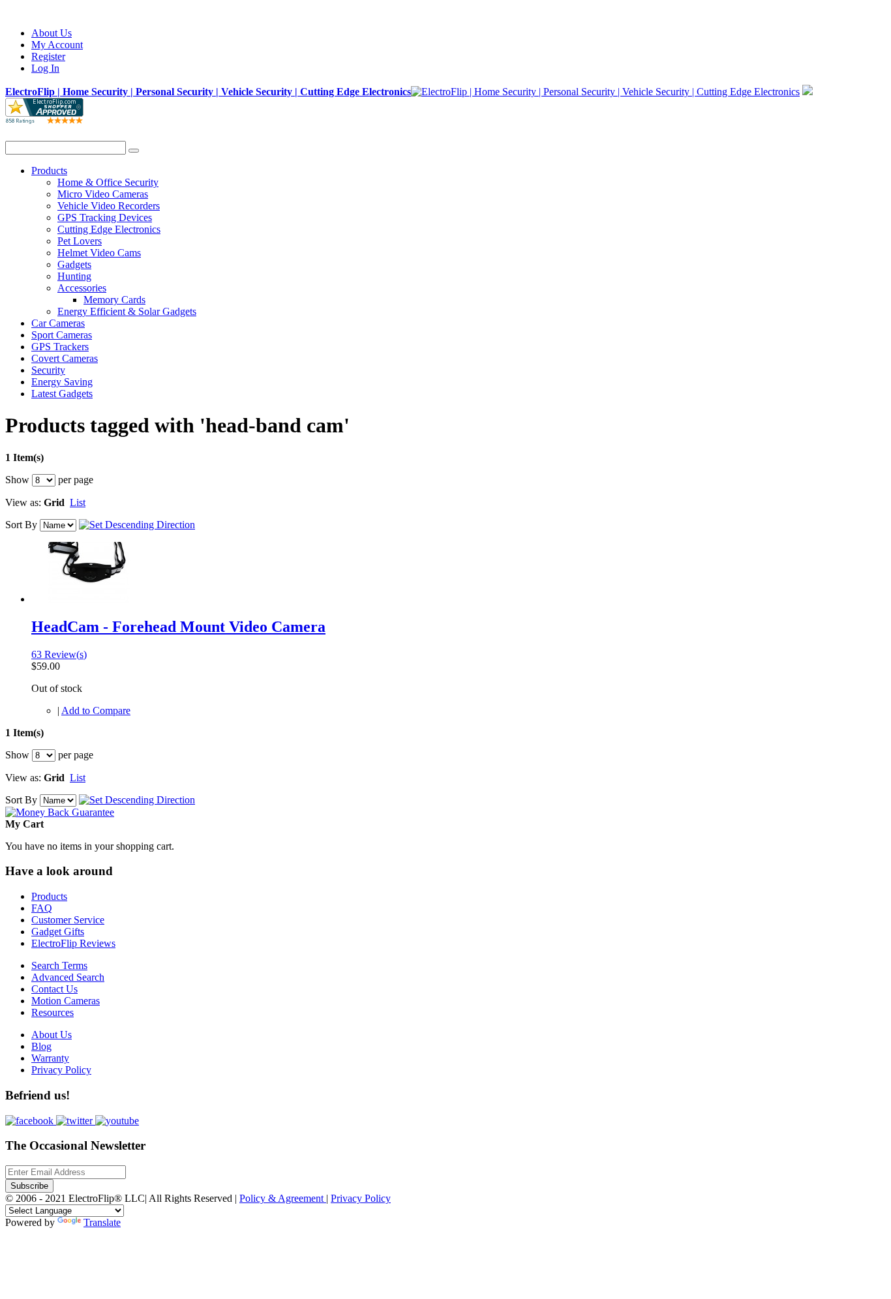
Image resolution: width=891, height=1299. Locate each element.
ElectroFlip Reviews (73, 943)
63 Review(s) (59, 654)
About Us (51, 32)
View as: (23, 502)
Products (49, 896)
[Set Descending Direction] (137, 524)
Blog (41, 1046)
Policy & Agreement (282, 1198)
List (77, 502)
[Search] (133, 151)
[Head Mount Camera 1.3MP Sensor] (88, 599)
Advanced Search (67, 977)
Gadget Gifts (57, 931)
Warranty (50, 1058)
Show (17, 479)
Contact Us (54, 988)
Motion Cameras (65, 1000)
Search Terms (59, 965)
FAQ (41, 908)
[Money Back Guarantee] (59, 812)
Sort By (21, 524)
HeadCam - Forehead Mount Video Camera (178, 626)
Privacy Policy (61, 1069)
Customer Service (67, 919)
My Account (57, 44)
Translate (102, 1222)
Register (48, 56)
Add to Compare (95, 710)
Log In (45, 68)
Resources (52, 1012)
